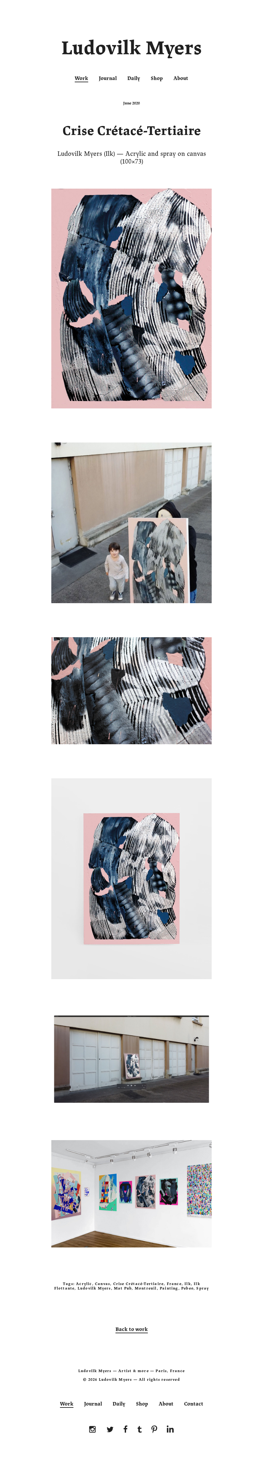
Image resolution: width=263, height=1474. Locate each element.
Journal (108, 78)
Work (81, 78)
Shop (157, 78)
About (181, 78)
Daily (133, 78)
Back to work (131, 1329)
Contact (193, 1404)
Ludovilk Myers (131, 49)
